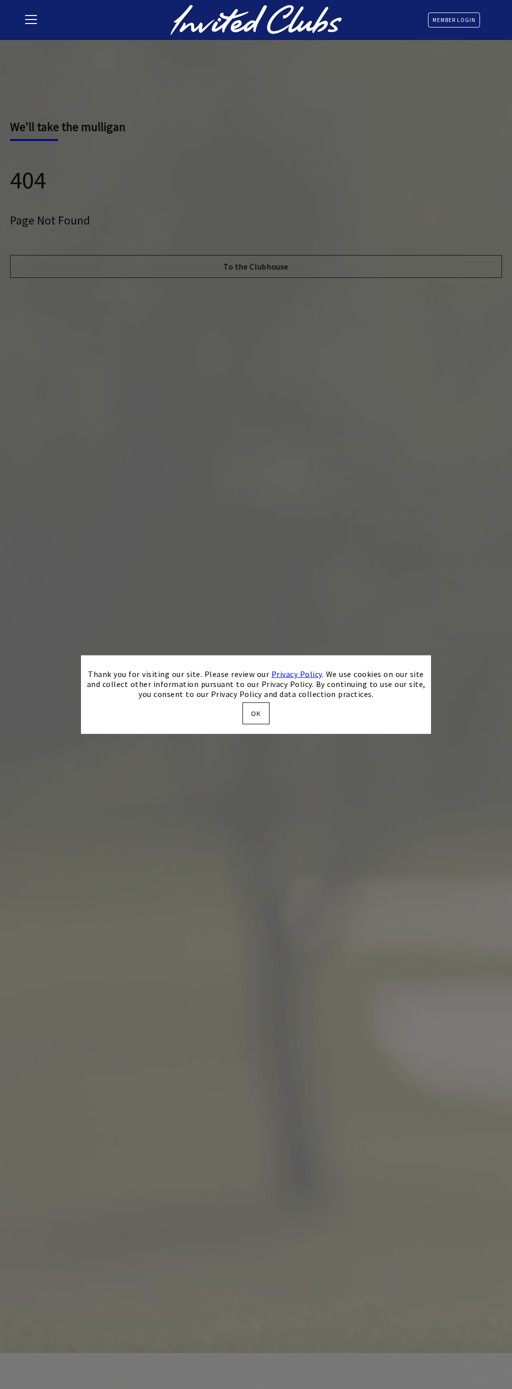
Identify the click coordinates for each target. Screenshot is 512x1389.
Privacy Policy (297, 674)
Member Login (454, 20)
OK (256, 713)
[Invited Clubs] (256, 20)
